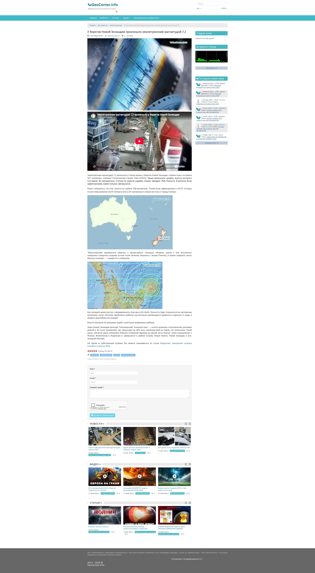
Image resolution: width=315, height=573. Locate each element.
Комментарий (97, 387)
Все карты (210, 68)
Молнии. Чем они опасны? (98, 526)
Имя (92, 369)
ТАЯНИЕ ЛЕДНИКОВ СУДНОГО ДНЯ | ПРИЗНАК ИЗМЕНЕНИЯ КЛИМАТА (171, 527)
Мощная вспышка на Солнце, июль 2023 (208, 86)
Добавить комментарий (103, 415)
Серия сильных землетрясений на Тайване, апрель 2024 (136, 448)
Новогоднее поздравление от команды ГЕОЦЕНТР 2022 (211, 138)
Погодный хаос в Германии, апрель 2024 (174, 447)
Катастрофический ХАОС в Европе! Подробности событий (102, 489)
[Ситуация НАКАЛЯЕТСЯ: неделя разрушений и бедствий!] (139, 476)
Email (93, 378)
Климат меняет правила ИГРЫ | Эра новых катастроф (172, 489)
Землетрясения (113, 36)
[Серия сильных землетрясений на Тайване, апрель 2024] (139, 436)
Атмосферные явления (177, 451)
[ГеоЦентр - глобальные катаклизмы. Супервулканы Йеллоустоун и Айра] (102, 4)
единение (94, 355)
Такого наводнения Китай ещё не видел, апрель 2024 (104, 448)
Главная (93, 18)
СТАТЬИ (95, 502)
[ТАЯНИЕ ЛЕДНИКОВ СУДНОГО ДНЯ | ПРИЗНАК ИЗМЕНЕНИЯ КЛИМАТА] (174, 515)
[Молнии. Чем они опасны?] (104, 515)
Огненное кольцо (128, 355)
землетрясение (106, 355)
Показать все (211, 143)
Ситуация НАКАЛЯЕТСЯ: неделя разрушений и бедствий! (135, 489)
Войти (224, 8)
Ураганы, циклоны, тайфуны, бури (99, 455)
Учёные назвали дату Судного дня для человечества (209, 111)
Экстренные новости (107, 493)
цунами (116, 355)
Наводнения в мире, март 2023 (207, 104)
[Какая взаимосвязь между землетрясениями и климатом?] (139, 515)
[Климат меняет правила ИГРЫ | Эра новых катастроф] (174, 476)
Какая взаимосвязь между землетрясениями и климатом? (135, 527)
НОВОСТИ (96, 423)
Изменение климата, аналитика (99, 532)
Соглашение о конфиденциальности (186, 559)
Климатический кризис (204, 38)
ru (198, 8)
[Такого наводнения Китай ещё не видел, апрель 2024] (104, 436)
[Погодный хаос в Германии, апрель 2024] (174, 436)
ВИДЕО (94, 464)
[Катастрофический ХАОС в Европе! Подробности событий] (104, 476)
